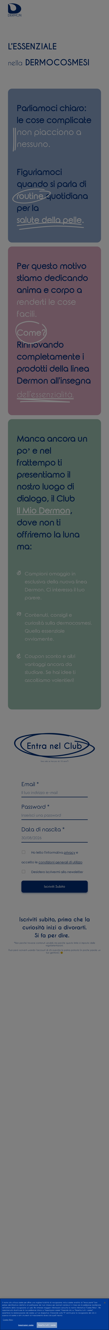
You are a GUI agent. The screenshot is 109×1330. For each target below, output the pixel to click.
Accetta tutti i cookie (47, 1325)
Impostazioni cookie (25, 1325)
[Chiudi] (105, 1303)
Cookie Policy (8, 1320)
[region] (54, 1314)
